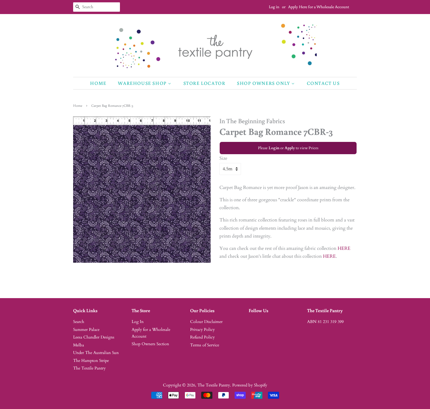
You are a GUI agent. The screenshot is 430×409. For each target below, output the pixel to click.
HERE (344, 248)
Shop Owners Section (150, 344)
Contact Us (323, 83)
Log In (138, 321)
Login (274, 148)
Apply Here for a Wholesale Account (318, 6)
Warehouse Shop (143, 83)
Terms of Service (204, 345)
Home (98, 83)
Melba (78, 345)
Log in (274, 6)
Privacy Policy (202, 329)
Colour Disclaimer (206, 321)
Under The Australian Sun (96, 352)
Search (78, 321)
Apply (290, 148)
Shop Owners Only (264, 83)
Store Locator (204, 83)
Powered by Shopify (249, 385)
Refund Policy (202, 337)
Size (223, 158)
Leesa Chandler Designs (93, 337)
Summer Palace (86, 329)
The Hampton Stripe (91, 360)
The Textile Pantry (89, 368)
